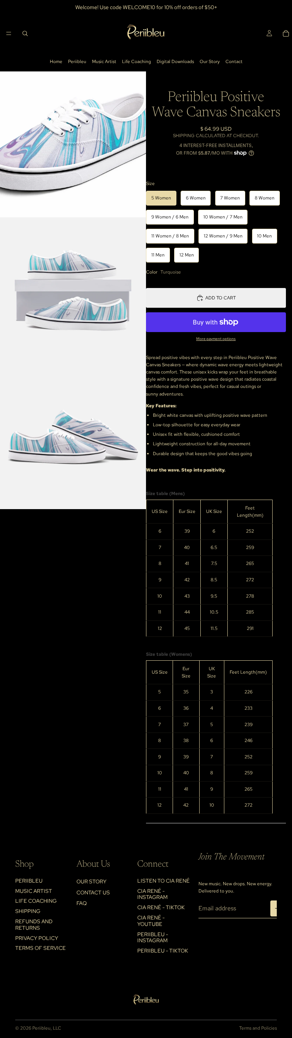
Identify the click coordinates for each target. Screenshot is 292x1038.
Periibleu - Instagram (152, 937)
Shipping (27, 911)
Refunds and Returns (33, 924)
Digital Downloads (175, 62)
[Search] (25, 33)
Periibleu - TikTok (162, 950)
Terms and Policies (258, 1028)
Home (56, 62)
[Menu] (8, 33)
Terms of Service (40, 948)
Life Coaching (136, 62)
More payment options (216, 338)
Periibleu (77, 62)
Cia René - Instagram (152, 894)
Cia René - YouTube (151, 920)
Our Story (210, 62)
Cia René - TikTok (161, 907)
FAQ (81, 903)
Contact (234, 62)
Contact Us (93, 892)
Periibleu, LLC (46, 1028)
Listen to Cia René (163, 880)
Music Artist (104, 62)
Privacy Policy (36, 938)
